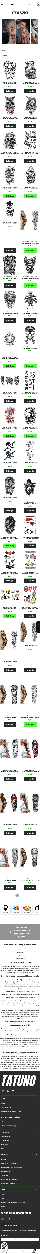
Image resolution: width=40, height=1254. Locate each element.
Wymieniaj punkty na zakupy (8, 1183)
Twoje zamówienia (5, 1136)
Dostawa (3, 1198)
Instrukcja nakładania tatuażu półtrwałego (11, 1111)
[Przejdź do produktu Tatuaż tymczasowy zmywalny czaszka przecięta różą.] (10, 210)
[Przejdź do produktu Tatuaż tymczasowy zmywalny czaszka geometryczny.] (30, 300)
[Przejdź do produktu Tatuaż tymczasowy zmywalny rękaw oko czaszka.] (10, 640)
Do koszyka (9, 91)
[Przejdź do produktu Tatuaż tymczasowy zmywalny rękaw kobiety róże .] (10, 803)
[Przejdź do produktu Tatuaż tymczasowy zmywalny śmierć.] (30, 488)
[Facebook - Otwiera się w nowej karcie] (3, 1091)
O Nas (2, 1194)
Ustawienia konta (5, 1140)
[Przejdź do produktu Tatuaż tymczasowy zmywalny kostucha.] (30, 105)
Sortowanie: (3, 51)
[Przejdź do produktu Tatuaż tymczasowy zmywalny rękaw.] (30, 632)
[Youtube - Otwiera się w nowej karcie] (13, 1091)
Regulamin (3, 1159)
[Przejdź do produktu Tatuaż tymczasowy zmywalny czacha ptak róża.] (30, 70)
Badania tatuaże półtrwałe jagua (9, 1126)
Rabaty (2, 1148)
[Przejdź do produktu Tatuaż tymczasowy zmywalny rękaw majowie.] (10, 857)
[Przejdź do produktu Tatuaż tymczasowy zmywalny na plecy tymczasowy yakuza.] (10, 265)
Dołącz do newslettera (10, 1225)
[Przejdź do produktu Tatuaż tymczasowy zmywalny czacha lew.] (10, 300)
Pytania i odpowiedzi (6, 1107)
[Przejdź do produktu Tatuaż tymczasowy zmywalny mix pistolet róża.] (30, 450)
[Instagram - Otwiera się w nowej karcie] (8, 1091)
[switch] (4, 1251)
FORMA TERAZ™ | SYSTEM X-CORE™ (10, 1163)
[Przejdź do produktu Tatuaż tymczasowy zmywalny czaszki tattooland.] (10, 450)
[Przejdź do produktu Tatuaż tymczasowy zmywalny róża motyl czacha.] (10, 105)
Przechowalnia (4, 1144)
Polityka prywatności (6, 1171)
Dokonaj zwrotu (4, 1175)
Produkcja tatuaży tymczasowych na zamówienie (13, 1202)
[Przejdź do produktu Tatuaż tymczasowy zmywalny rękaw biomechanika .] (10, 694)
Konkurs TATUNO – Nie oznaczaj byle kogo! (11, 1167)
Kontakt (3, 1103)
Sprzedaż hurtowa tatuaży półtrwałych (10, 1179)
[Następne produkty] (24, 895)
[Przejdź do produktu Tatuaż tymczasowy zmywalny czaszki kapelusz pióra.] (10, 380)
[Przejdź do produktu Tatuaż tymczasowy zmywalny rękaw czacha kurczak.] (10, 748)
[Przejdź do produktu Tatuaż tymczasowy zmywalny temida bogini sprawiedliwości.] (10, 485)
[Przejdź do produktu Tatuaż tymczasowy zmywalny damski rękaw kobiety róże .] (30, 748)
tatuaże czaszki (11, 966)
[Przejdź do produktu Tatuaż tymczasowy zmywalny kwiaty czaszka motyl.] (10, 70)
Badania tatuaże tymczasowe (8, 1122)
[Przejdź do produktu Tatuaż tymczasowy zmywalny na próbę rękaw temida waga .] (30, 803)
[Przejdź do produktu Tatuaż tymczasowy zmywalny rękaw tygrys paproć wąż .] (30, 857)
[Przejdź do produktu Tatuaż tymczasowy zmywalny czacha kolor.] (10, 140)
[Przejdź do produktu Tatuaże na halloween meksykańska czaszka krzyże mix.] (30, 595)
